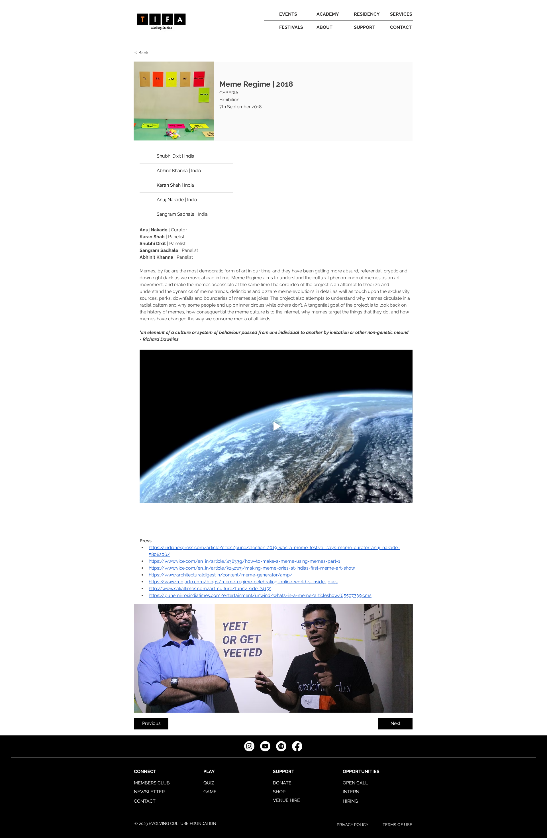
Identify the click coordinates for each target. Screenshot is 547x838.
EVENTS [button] (288, 14)
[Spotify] (281, 746)
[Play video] (276, 426)
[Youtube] (265, 746)
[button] (328, 14)
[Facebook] (297, 746)
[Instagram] (249, 746)
